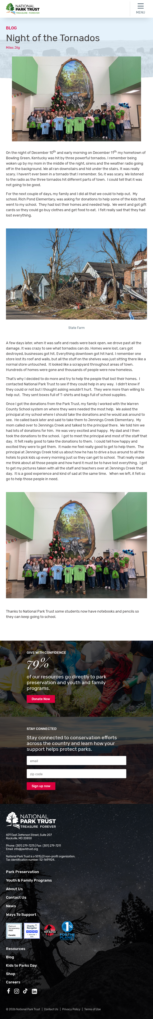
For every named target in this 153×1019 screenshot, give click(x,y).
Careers (13, 982)
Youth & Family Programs (29, 880)
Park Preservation (22, 871)
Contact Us (16, 897)
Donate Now (41, 699)
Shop (10, 974)
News (11, 906)
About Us (14, 889)
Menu (140, 12)
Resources (15, 949)
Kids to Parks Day (21, 965)
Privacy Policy (71, 1009)
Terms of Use (92, 1009)
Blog (11, 28)
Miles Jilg (13, 48)
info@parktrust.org (26, 849)
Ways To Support (21, 914)
